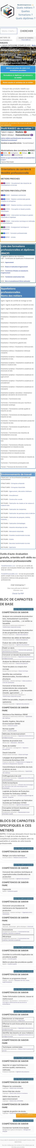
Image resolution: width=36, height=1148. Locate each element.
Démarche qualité (12, 725)
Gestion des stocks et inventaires (19, 1093)
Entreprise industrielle (18, 487)
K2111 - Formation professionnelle (16, 233)
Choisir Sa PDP (18, 593)
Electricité (30, 926)
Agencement (9, 262)
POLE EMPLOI (26, 40)
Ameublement (13, 495)
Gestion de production (22, 634)
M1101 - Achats (11, 237)
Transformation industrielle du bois (12, 627)
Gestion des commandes (16, 1088)
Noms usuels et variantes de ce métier (18, 82)
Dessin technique (23, 671)
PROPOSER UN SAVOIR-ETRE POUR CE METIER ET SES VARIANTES (17, 124)
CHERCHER (26, 31)
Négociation (21, 1020)
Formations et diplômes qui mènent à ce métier (18, 76)
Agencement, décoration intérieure (20, 491)
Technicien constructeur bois (14, 277)
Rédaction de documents (20, 857)
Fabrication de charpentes (17, 509)
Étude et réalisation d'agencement (16, 267)
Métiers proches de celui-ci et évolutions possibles (18, 69)
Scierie (11, 539)
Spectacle (12, 547)
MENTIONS (18, 1142)
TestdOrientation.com (8, 566)
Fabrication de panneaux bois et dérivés (22, 513)
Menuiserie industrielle (16, 531)
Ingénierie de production (22, 644)
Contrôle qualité (12, 959)
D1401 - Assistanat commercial (16, 195)
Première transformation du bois (19, 535)
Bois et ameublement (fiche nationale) (17, 281)
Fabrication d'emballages (17, 523)
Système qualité (12, 730)
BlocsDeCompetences (25, 5)
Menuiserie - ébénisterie (17, 742)
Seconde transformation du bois (19, 543)
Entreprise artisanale (17, 483)
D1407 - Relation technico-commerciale (18, 205)
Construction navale (15, 499)
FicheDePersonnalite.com (9, 574)
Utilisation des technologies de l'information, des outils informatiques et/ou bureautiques (18, 786)
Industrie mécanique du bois (18, 527)
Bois (34, 45)
